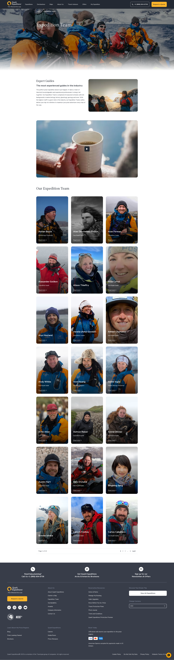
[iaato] (10, 620)
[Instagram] (14, 607)
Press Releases (53, 639)
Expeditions (29, 4)
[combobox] (148, 606)
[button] (168, 655)
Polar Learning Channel (14, 635)
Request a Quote (159, 4)
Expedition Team (50, 11)
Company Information (54, 610)
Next (130, 551)
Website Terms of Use (159, 654)
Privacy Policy (144, 654)
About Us (60, 4)
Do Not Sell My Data (130, 654)
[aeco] (19, 618)
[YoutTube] (25, 607)
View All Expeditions (148, 593)
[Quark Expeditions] (14, 4)
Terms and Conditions (95, 614)
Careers (50, 632)
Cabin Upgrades (93, 599)
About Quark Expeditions (56, 592)
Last (134, 551)
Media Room (52, 635)
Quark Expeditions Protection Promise (100, 617)
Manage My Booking (94, 596)
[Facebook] (9, 607)
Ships (51, 4)
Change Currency (135, 601)
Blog (8, 632)
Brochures (10, 639)
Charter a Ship (52, 596)
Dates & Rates (93, 592)
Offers (84, 4)
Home (38, 11)
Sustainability (52, 603)
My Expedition (95, 4)
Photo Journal (92, 610)
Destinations (41, 4)
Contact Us (51, 614)
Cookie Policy (116, 654)
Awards (50, 606)
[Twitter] (20, 607)
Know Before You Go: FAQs (97, 603)
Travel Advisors (73, 4)
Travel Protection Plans (96, 606)
